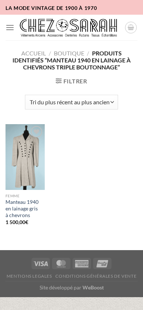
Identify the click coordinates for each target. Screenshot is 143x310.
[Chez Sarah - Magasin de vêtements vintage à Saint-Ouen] (69, 27)
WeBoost (93, 287)
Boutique (69, 53)
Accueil (33, 53)
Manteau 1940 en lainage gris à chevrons (22, 208)
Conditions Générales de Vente (95, 276)
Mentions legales (29, 276)
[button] (10, 27)
